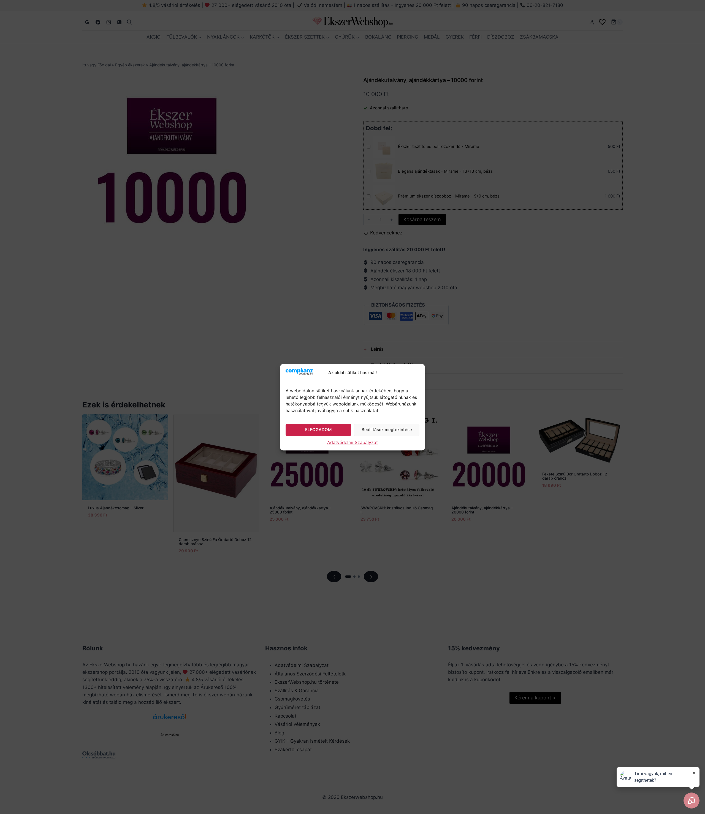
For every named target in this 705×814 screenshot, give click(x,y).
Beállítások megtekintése (387, 429)
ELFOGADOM (318, 429)
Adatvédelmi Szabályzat (352, 442)
